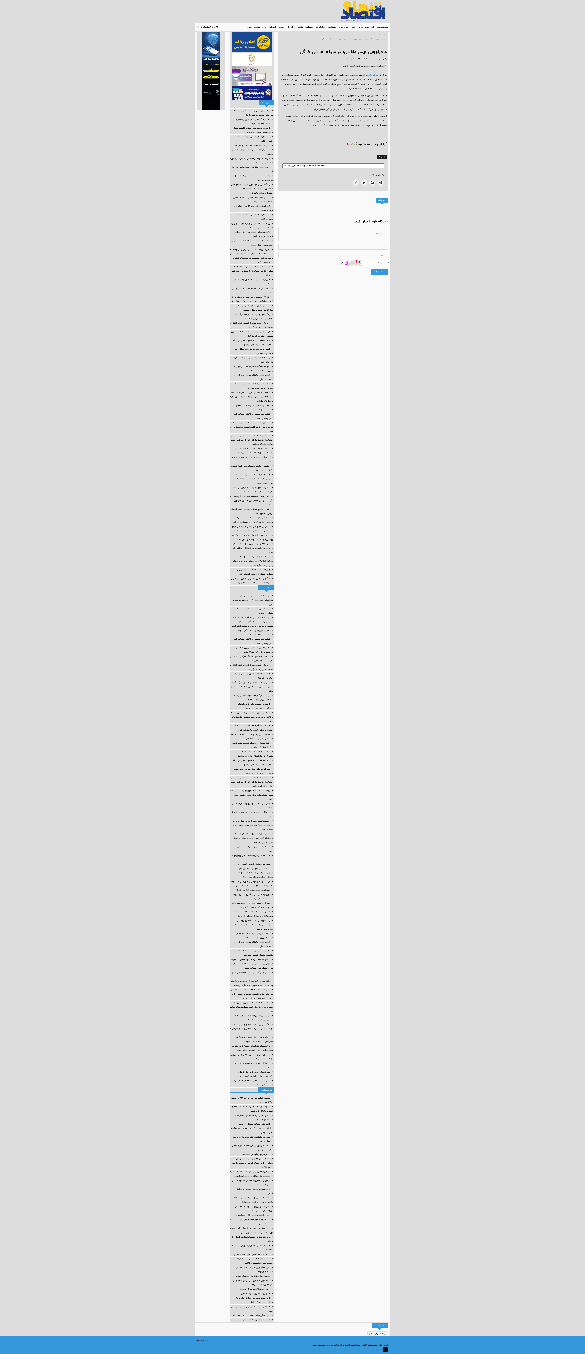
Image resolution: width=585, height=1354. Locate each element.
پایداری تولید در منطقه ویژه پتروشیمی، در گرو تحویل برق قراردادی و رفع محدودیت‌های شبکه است (251, 795)
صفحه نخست (382, 27)
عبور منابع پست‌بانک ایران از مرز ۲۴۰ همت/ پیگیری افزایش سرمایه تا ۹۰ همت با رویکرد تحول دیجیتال (252, 271)
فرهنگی (281, 27)
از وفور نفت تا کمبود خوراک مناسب (255, 1289)
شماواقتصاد (372, 75)
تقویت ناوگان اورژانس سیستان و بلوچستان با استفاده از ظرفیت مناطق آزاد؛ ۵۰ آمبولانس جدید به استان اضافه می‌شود (252, 440)
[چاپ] (323, 39)
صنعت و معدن (253, 27)
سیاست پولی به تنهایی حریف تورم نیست (252, 1176)
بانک (372, 27)
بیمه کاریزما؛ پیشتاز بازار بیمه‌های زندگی (253, 1276)
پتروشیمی (331, 27)
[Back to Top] (385, 1349)
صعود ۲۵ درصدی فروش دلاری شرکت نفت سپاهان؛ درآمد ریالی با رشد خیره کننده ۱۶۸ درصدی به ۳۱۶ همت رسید (251, 479)
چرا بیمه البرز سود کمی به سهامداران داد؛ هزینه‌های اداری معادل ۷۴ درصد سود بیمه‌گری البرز (253, 600)
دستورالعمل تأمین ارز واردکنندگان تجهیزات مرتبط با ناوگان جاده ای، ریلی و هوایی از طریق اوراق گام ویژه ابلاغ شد (253, 838)
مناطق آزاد (320, 27)
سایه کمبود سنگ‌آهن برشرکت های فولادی (252, 1254)
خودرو (353, 27)
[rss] (198, 1341)
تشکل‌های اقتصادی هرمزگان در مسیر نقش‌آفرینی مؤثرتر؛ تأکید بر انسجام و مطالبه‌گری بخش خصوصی (252, 1128)
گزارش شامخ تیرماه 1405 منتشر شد (254, 1320)
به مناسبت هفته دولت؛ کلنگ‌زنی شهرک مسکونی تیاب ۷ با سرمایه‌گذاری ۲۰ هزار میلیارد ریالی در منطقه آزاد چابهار (253, 561)
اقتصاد (300, 27)
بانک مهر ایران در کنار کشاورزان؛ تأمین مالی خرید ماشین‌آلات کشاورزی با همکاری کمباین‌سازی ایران (251, 1007)
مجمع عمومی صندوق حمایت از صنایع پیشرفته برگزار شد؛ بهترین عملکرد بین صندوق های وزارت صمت (251, 500)
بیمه (367, 27)
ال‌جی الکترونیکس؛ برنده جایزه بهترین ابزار (252, 145)
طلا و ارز (290, 27)
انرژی (264, 27)
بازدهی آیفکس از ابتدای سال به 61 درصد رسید (250, 1171)
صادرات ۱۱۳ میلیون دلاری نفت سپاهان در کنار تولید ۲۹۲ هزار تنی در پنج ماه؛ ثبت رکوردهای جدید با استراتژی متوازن (251, 397)
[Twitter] (364, 182)
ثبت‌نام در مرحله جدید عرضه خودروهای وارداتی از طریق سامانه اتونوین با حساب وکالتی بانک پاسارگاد (252, 1163)
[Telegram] (380, 182)
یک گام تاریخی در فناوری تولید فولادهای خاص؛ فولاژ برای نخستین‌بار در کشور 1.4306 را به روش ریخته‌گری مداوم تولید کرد (251, 189)
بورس (360, 27)
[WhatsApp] (372, 182)
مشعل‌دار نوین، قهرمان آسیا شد (256, 1154)
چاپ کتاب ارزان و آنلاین (378, 1333)
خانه (383, 35)
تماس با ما (205, 1341)
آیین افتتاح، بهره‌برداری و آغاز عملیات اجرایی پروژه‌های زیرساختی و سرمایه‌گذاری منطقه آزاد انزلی (252, 548)
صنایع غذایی (343, 27)
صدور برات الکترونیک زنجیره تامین (255, 1293)
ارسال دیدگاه (379, 271)
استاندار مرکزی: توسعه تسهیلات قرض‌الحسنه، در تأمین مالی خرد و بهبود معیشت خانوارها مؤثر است (251, 717)
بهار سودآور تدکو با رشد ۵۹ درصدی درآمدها (251, 1315)
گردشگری (309, 27)
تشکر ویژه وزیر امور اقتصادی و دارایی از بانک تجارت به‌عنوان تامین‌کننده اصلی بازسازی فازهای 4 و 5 (251, 427)
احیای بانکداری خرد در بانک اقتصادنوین (253, 1215)
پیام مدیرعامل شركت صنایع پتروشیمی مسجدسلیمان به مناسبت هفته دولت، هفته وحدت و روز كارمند (254, 925)
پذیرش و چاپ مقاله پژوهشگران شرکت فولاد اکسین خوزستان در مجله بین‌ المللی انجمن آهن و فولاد (252, 687)
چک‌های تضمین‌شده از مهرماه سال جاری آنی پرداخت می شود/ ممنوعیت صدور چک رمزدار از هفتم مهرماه (252, 825)
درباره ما (215, 1341)
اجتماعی (272, 27)
